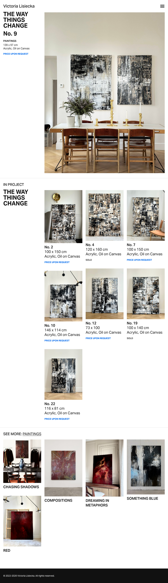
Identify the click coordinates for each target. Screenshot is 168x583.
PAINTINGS (9, 40)
